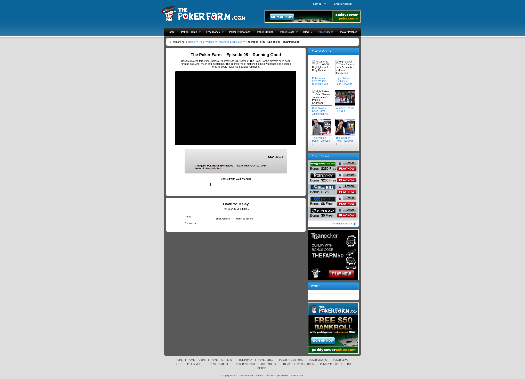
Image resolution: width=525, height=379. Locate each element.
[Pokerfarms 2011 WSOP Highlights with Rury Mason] (321, 68)
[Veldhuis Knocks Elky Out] (345, 97)
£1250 (325, 192)
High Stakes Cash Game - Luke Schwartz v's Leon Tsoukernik (344, 84)
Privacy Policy (329, 364)
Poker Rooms (189, 32)
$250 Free (328, 168)
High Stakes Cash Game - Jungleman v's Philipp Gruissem (320, 114)
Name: (188, 216)
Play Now (346, 168)
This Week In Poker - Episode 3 (321, 140)
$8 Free (327, 204)
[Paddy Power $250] (333, 352)
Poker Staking (265, 32)
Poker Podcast (245, 364)
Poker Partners (221, 360)
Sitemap (286, 364)
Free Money (213, 32)
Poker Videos (325, 32)
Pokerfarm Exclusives (230, 41)
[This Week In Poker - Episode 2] (345, 127)
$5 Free (327, 215)
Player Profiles (348, 32)
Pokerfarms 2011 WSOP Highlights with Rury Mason (320, 82)
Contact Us (268, 364)
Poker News (287, 32)
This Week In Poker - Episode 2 (345, 140)
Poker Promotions (239, 32)
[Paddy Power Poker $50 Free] (313, 22)
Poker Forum (305, 364)
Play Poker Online (203, 13)
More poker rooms (342, 223)
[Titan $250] (333, 279)
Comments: (190, 223)
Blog (306, 32)
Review (349, 163)
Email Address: (222, 218)
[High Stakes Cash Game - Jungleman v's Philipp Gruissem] (321, 97)
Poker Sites (265, 360)
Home (171, 32)
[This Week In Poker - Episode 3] (321, 127)
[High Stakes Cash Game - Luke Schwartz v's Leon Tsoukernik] (345, 68)
